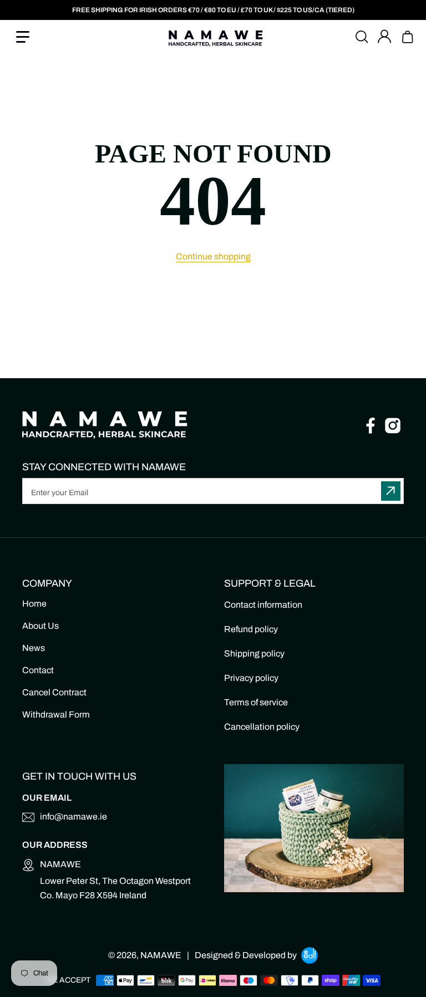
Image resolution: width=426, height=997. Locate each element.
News (33, 648)
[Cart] (406, 37)
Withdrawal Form (56, 714)
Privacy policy (251, 678)
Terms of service (256, 702)
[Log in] (387, 37)
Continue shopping (213, 256)
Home (34, 603)
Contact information (263, 604)
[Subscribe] (390, 491)
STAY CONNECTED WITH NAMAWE (104, 466)
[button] (36, 37)
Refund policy (251, 629)
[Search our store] (362, 37)
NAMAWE (160, 955)
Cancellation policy (262, 726)
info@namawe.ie (73, 816)
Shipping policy (254, 653)
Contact (38, 670)
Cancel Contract (54, 692)
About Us (40, 625)
